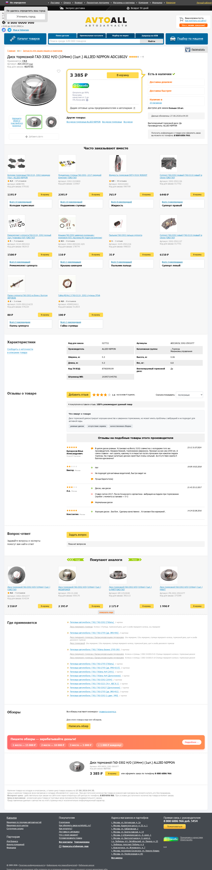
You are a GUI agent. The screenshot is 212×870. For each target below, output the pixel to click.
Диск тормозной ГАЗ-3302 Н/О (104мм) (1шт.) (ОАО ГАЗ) (28, 588)
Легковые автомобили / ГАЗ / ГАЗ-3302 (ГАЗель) (92, 622)
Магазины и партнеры (124, 2)
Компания (143, 2)
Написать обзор (78, 726)
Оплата (67, 2)
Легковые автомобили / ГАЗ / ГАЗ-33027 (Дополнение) (95, 687)
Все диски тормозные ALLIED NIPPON (84, 122)
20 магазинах (156, 103)
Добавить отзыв (78, 394)
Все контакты (66, 842)
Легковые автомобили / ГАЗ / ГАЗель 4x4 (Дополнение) (95, 675)
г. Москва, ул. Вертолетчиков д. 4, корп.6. (131, 838)
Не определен (18, 2)
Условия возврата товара (70, 838)
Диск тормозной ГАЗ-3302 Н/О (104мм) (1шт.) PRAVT (181, 588)
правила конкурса (107, 711)
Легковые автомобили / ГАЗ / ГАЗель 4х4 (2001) (92, 671)
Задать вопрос (78, 534)
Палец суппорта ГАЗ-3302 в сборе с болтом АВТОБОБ (27, 296)
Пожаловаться (174, 826)
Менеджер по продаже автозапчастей (24, 822)
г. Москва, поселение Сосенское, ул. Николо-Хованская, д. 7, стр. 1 (142, 850)
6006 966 (182, 135)
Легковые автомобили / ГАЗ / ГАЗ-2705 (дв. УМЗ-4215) (95, 668)
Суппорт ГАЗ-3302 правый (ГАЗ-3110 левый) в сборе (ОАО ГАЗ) (181, 176)
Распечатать (198, 49)
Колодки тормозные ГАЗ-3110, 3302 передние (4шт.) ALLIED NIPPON (28, 176)
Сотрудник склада (15, 828)
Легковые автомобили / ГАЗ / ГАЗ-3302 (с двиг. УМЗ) (94, 695)
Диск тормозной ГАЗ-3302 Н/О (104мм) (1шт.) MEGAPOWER (79, 588)
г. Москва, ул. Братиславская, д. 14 (127, 832)
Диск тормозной (77, 643)
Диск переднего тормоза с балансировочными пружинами (97, 637)
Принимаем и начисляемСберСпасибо (191, 838)
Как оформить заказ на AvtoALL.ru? (75, 825)
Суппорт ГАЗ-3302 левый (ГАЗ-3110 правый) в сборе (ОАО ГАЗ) (181, 236)
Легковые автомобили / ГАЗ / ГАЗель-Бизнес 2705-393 (95, 649)
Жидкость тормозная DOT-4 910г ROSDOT (128, 175)
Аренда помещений (15, 844)
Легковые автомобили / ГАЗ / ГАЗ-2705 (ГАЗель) (92, 664)
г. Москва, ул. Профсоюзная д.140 (127, 854)
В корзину (123, 75)
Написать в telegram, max (75, 846)
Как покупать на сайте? (195, 20)
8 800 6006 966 (20, 22)
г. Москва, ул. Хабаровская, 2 (124, 828)
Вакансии (170, 2)
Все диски (128, 122)
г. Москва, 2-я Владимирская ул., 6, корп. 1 (131, 835)
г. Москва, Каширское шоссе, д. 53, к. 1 (129, 825)
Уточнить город (26, 16)
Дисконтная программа (98, 2)
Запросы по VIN (150, 35)
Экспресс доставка (75, 8)
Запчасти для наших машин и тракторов (42, 50)
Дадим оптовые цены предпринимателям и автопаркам (102, 107)
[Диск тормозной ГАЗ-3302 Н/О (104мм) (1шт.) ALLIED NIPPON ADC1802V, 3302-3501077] (34, 90)
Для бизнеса (12, 841)
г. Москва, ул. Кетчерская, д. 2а (125, 822)
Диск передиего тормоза (81, 626)
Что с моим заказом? (68, 835)
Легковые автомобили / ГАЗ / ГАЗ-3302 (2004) (91, 679)
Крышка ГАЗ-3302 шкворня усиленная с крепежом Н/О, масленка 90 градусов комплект (80, 236)
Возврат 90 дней (139, 8)
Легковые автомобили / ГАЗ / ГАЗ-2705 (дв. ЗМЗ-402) (94, 691)
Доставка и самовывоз (69, 831)
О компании (64, 822)
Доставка (55, 2)
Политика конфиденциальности (32, 865)
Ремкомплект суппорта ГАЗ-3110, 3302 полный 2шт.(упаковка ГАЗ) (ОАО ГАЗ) (29, 236)
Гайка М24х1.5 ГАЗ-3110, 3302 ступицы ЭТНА (79, 295)
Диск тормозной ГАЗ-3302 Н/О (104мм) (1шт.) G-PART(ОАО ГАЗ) (130, 588)
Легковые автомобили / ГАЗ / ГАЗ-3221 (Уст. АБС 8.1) (94, 683)
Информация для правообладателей (62, 865)
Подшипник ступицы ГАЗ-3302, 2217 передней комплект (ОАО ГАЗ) (79, 176)
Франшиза (157, 2)
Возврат (79, 2)
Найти (151, 41)
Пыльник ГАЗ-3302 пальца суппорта (125, 235)
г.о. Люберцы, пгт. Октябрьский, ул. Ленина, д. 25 (134, 841)
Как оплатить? (65, 828)
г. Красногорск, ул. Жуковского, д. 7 (128, 847)
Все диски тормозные (112, 122)
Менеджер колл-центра (17, 825)
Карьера (12, 817)
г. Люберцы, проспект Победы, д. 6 (127, 844)
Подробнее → (192, 742)
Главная (11, 50)
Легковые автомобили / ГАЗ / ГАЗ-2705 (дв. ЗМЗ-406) (94, 633)
